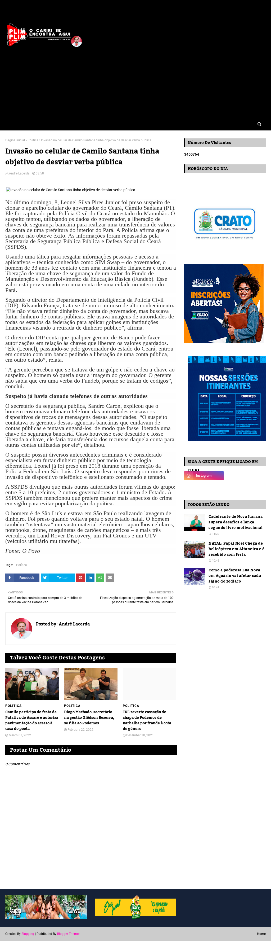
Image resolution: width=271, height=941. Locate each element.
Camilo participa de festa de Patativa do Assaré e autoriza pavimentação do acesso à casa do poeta (31, 721)
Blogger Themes (68, 934)
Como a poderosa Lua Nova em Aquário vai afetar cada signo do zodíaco (235, 576)
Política (33, 140)
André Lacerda (19, 173)
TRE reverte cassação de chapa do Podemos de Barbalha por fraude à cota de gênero (147, 721)
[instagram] (204, 475)
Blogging (27, 934)
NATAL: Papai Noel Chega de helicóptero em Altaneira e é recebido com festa (236, 549)
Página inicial (15, 140)
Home (261, 934)
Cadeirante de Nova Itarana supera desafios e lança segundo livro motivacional (236, 522)
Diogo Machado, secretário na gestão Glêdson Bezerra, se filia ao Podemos (89, 718)
